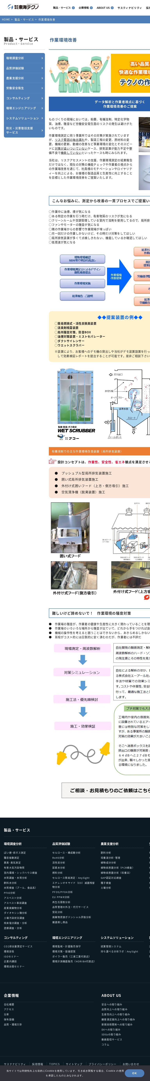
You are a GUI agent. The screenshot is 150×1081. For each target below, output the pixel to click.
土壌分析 (106, 887)
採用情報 (37, 1064)
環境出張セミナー (14, 966)
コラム (105, 1044)
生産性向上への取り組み (116, 1014)
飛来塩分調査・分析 (15, 923)
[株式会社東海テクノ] (23, 7)
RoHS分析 (58, 857)
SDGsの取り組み (111, 1034)
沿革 (6, 1014)
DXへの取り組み (111, 1029)
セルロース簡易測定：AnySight (71, 877)
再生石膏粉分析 (61, 902)
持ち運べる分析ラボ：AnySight (119, 951)
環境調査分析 (13, 844)
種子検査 (106, 882)
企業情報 (84, 7)
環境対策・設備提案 (64, 951)
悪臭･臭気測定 (12, 862)
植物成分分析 (108, 862)
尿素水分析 (58, 867)
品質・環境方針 (13, 1024)
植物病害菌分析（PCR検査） (118, 867)
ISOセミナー (11, 956)
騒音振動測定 (12, 857)
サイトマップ (74, 1064)
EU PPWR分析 (61, 897)
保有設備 (9, 1019)
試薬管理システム (111, 946)
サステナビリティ (15, 1064)
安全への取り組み (112, 1004)
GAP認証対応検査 (111, 877)
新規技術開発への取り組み (117, 1024)
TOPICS (54, 1064)
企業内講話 (10, 961)
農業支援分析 (110, 844)
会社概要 (9, 1004)
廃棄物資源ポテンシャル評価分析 (71, 917)
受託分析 (57, 912)
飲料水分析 (10, 882)
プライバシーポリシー (103, 1064)
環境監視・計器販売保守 (66, 946)
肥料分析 (106, 852)
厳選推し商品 (60, 922)
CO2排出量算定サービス (18, 946)
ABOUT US (103, 7)
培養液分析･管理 (110, 857)
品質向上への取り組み (115, 1009)
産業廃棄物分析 (13, 908)
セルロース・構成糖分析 (66, 852)
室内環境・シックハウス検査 (21, 872)
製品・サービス (62, 7)
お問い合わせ (131, 1064)
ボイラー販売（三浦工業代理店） (71, 956)
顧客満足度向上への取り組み (118, 1019)
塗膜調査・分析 (13, 928)
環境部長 (9, 951)
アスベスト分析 (13, 897)
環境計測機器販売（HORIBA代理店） (73, 961)
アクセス (9, 1009)
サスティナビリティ (130, 8)
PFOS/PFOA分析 (62, 892)
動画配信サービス (112, 1039)
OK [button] (134, 1073)
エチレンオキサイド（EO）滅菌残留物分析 (73, 885)
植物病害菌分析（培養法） (116, 872)
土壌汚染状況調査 (14, 918)
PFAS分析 (10, 892)
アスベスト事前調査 (15, 903)
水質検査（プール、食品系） (21, 887)
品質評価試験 (61, 844)
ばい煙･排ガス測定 (15, 852)
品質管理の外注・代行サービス (70, 907)
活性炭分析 (58, 862)
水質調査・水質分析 (15, 877)
